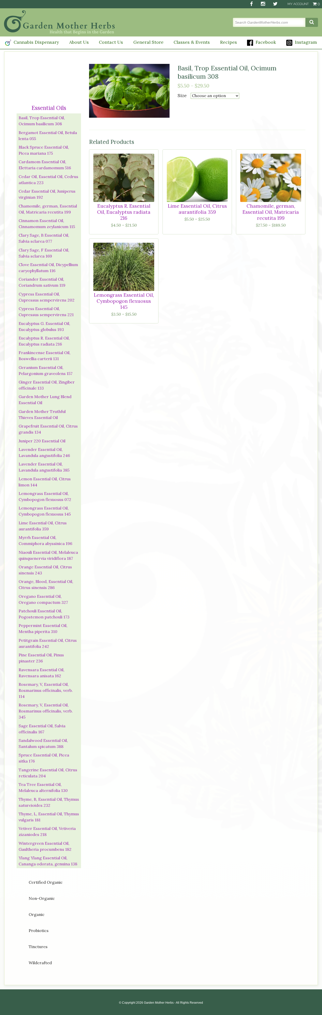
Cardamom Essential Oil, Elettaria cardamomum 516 (45, 164)
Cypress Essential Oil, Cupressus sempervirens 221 (46, 311)
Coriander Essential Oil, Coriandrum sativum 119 (42, 282)
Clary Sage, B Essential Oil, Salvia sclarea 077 (44, 238)
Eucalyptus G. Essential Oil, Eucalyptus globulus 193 (44, 326)
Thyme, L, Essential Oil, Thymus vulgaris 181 (49, 816)
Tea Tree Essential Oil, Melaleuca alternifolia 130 (43, 787)
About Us (79, 42)
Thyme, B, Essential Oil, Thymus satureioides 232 (49, 802)
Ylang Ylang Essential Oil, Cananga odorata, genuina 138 (48, 860)
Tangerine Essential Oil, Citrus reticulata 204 (48, 772)
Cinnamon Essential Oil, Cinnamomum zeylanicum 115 (47, 223)
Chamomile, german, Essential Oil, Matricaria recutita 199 (48, 209)
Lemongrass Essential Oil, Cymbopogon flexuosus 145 (45, 511)
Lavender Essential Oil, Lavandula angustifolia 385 (44, 467)
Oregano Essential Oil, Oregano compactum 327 (43, 599)
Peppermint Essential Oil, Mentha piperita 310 (43, 628)
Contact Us (111, 42)
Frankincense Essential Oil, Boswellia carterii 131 (44, 355)
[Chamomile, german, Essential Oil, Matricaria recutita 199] (270, 178)
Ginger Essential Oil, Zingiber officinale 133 (47, 385)
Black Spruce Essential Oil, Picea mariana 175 (44, 150)
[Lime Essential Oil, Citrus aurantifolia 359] (197, 178)
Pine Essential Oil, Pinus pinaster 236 (41, 657)
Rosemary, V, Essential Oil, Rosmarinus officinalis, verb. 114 (46, 690)
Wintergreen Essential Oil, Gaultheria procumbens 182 (45, 846)
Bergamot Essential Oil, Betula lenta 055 (48, 135)
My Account (298, 4)
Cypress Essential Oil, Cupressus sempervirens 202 (46, 297)
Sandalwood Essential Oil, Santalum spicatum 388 (43, 743)
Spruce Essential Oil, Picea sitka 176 (44, 758)
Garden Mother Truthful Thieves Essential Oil (42, 414)
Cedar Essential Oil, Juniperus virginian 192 (47, 194)
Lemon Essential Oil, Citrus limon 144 (45, 481)
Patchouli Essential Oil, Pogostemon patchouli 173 (44, 613)
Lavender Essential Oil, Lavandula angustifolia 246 (44, 452)
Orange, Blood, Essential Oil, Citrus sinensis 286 (46, 584)
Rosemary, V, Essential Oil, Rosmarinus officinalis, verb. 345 (46, 711)
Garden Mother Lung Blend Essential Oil (45, 399)
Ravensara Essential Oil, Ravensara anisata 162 (41, 672)
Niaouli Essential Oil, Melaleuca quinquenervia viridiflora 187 (48, 555)
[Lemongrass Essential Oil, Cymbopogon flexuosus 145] (123, 267)
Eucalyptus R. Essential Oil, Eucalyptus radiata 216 (44, 341)
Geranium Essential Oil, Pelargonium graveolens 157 (45, 370)
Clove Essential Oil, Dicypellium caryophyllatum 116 (48, 267)
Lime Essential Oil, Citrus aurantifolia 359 (43, 525)
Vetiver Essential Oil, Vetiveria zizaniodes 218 (47, 831)
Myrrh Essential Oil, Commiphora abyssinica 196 (45, 540)
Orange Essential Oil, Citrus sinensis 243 (45, 569)
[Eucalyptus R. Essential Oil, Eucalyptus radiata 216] (123, 178)
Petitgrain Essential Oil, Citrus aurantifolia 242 (48, 643)
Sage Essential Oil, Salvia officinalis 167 (42, 728)
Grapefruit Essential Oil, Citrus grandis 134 (48, 429)
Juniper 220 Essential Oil (42, 440)
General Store (148, 42)
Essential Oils (48, 107)
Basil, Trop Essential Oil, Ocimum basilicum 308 (42, 120)
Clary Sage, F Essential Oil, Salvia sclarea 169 (44, 253)
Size (182, 95)
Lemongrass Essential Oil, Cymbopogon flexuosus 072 (45, 496)
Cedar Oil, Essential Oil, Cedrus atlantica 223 (48, 179)
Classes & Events (192, 42)
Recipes (228, 42)
